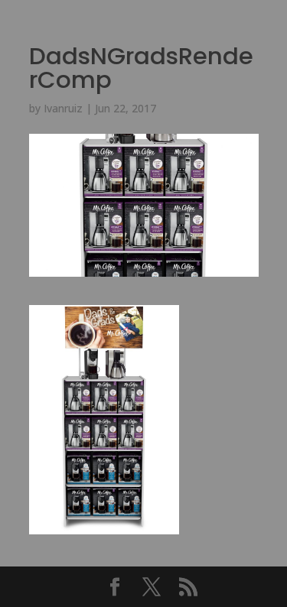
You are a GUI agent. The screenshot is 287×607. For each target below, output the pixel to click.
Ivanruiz (63, 108)
